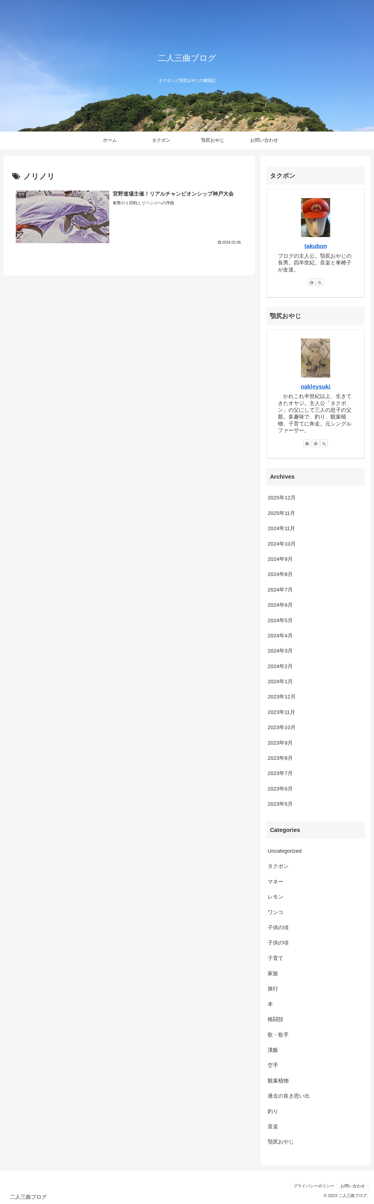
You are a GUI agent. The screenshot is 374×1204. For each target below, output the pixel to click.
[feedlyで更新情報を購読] (311, 282)
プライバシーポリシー (313, 1186)
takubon (315, 246)
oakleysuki (315, 386)
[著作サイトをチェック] (307, 443)
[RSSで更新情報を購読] (319, 282)
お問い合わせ (352, 1186)
